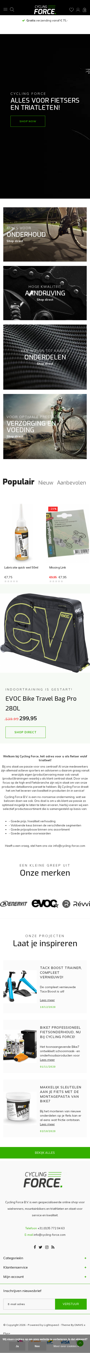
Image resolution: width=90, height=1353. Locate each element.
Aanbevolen (71, 482)
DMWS (78, 1325)
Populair (19, 481)
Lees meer (47, 1000)
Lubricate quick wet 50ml (21, 567)
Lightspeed (51, 1325)
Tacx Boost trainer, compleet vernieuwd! (61, 972)
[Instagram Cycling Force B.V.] (46, 1247)
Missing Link (57, 567)
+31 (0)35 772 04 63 (51, 1228)
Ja (17, 1346)
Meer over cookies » (66, 1346)
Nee (37, 1346)
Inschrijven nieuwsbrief (22, 1291)
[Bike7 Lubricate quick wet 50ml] (22, 533)
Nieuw (45, 482)
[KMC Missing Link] (67, 533)
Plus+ (6, 1333)
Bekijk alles (45, 1152)
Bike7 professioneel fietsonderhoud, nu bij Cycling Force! (60, 1032)
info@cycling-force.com (50, 1234)
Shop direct (15, 241)
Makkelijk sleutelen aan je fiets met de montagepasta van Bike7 (60, 1094)
